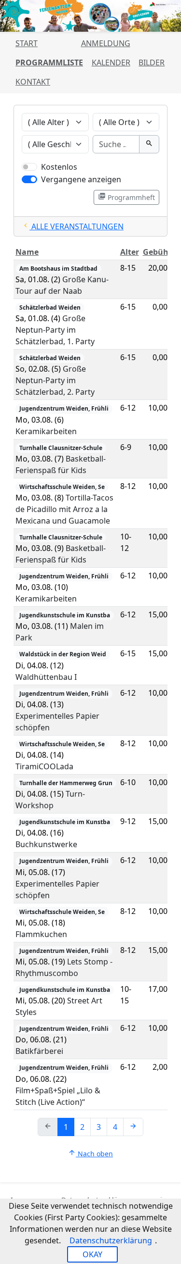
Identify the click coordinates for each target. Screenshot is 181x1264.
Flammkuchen (41, 934)
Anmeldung (105, 43)
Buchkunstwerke (46, 844)
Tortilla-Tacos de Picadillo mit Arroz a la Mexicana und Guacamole (64, 509)
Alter (129, 252)
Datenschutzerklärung (111, 1240)
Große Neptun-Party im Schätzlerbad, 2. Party (55, 380)
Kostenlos (59, 167)
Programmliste (49, 62)
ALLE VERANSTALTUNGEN (73, 226)
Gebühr (157, 252)
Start (26, 43)
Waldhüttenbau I (46, 677)
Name (27, 252)
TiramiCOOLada (44, 766)
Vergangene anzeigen (81, 179)
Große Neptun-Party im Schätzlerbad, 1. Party (55, 330)
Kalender (111, 62)
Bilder (152, 62)
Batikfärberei (39, 1051)
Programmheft (126, 197)
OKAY (92, 1254)
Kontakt (32, 81)
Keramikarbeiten (46, 431)
